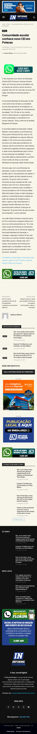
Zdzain (19, 727)
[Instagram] (13, 707)
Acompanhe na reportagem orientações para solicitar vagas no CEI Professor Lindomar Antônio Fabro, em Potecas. (18, 260)
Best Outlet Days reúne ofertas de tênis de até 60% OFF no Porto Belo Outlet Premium (24, 355)
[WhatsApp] (25, 58)
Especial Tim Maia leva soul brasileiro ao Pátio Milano (25, 485)
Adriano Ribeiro (8, 53)
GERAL (8, 24)
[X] (15, 58)
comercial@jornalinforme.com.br (23, 693)
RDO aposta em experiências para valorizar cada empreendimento (25, 587)
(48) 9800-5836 (25, 717)
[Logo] (18, 18)
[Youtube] (29, 707)
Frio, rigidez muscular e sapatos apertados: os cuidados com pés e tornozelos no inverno (23, 577)
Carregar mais (18, 519)
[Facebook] (11, 58)
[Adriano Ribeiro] (5, 316)
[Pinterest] (20, 58)
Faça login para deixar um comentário (18, 372)
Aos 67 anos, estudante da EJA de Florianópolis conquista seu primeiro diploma (10, 303)
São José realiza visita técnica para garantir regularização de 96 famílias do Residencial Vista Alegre (25, 473)
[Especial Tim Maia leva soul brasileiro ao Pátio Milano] (7, 346)
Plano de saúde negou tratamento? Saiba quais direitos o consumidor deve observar (25, 599)
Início (3, 24)
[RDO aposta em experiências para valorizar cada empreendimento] (8, 589)
